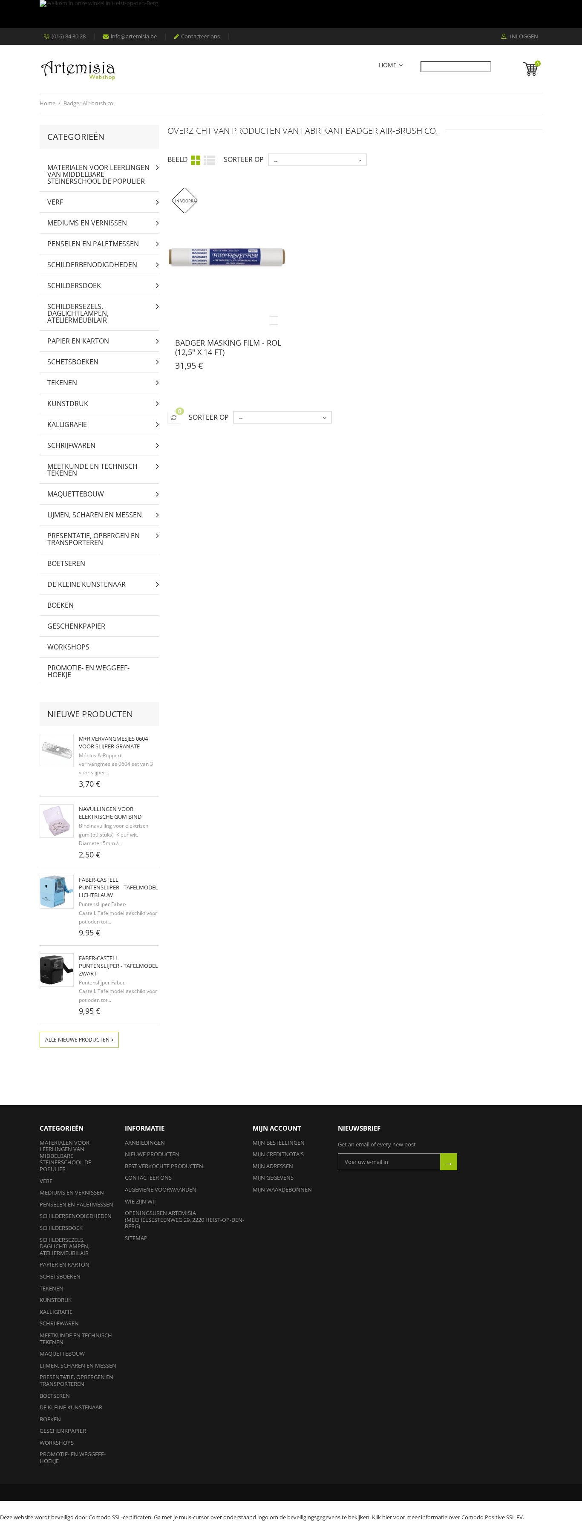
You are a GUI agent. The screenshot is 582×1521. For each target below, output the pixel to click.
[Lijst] (209, 159)
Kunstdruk (67, 403)
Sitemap (136, 1238)
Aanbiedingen (145, 1142)
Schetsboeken (72, 362)
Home (388, 65)
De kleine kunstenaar (86, 584)
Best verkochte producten (164, 1166)
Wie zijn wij (140, 1201)
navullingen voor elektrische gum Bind (110, 812)
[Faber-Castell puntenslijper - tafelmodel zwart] (57, 970)
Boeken (60, 605)
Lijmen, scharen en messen (94, 515)
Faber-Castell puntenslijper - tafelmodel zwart (118, 965)
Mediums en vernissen (87, 223)
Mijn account (277, 1128)
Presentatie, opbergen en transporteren (93, 539)
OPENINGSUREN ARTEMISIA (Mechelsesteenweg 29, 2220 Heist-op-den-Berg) (184, 1219)
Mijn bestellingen (279, 1142)
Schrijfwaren (71, 445)
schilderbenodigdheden (92, 264)
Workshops (68, 647)
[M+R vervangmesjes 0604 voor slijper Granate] (57, 750)
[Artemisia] (78, 68)
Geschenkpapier (76, 626)
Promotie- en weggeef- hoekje (88, 671)
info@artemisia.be (134, 36)
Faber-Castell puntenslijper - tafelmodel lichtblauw (118, 887)
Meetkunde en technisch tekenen (92, 470)
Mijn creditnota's (278, 1154)
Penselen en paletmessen (93, 243)
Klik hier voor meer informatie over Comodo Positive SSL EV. (448, 1517)
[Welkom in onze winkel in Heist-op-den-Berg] (289, 14)
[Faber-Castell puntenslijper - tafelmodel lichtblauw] (57, 891)
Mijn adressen (273, 1166)
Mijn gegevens (273, 1177)
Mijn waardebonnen (282, 1189)
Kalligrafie (67, 424)
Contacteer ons (200, 36)
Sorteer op (244, 160)
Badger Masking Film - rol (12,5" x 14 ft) (228, 347)
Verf (55, 202)
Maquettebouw (75, 494)
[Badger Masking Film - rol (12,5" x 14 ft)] (227, 258)
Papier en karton (78, 341)
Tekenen (62, 382)
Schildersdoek (74, 285)
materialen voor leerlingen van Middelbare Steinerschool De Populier (98, 174)
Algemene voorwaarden (160, 1189)
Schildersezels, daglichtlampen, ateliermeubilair (78, 313)
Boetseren (66, 563)
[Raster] (195, 159)
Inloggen (523, 36)
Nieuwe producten (90, 714)
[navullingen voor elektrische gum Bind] (57, 820)
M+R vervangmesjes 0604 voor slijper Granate (113, 742)
